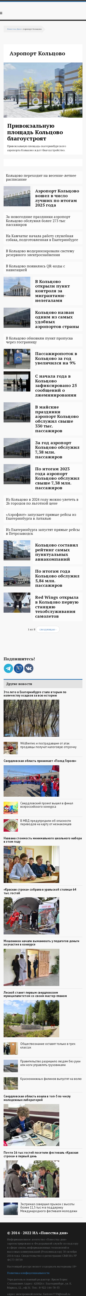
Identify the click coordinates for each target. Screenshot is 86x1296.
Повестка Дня (14, 29)
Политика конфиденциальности (28, 1273)
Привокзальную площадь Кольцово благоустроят (35, 132)
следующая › (47, 629)
